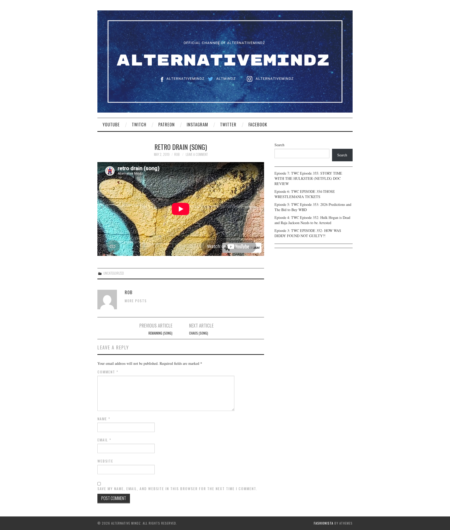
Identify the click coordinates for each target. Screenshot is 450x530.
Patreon (166, 124)
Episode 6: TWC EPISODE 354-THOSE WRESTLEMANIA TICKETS (304, 194)
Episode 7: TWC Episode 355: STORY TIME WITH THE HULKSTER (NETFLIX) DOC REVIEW (308, 178)
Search (279, 144)
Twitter (228, 124)
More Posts (136, 300)
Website (105, 461)
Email (104, 439)
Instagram (197, 124)
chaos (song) (198, 333)
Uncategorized (113, 273)
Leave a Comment (197, 154)
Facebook (257, 124)
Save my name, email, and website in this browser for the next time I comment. (177, 488)
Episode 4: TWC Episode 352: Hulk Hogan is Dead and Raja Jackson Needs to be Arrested (312, 220)
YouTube (111, 124)
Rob (176, 154)
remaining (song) (160, 333)
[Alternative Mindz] (225, 60)
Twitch (139, 124)
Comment (107, 371)
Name (103, 418)
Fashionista (323, 523)
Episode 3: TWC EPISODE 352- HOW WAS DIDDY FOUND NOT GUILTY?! (307, 233)
